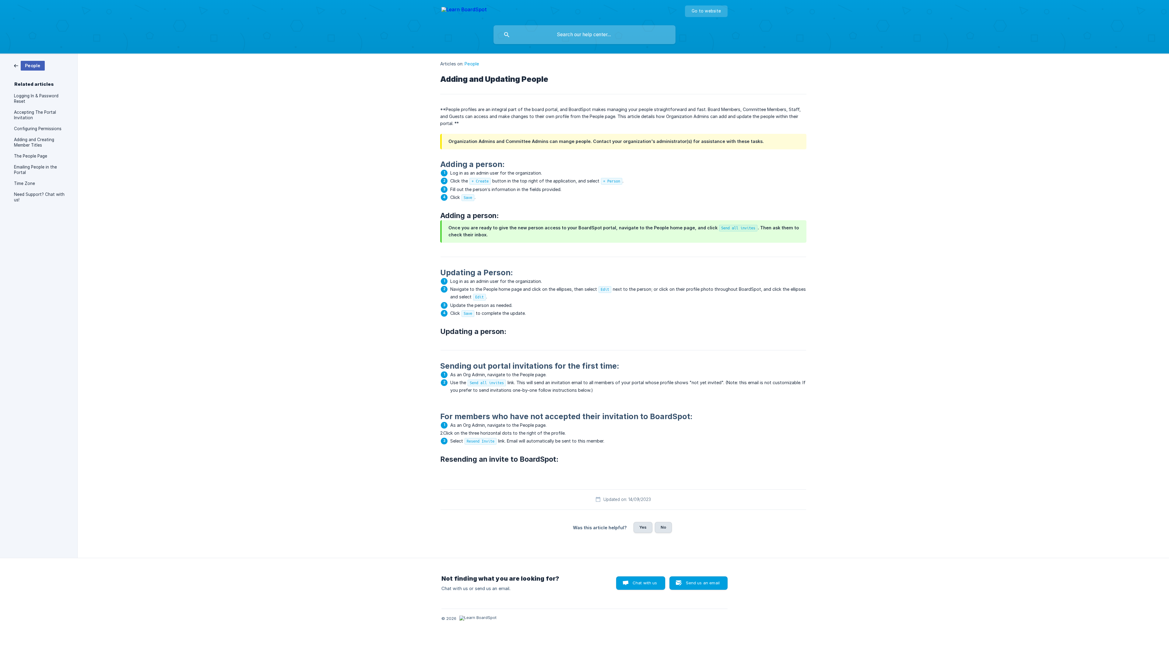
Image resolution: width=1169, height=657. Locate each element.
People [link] (472, 63)
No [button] (663, 527)
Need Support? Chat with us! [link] (39, 197)
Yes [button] (643, 527)
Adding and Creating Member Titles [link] (34, 142)
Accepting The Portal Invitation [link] (35, 115)
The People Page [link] (30, 156)
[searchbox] (584, 34)
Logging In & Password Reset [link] (36, 98)
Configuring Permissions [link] (37, 128)
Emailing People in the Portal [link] (35, 170)
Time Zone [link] (24, 183)
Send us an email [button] (703, 582)
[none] (464, 10)
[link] (29, 65)
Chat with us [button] (645, 582)
